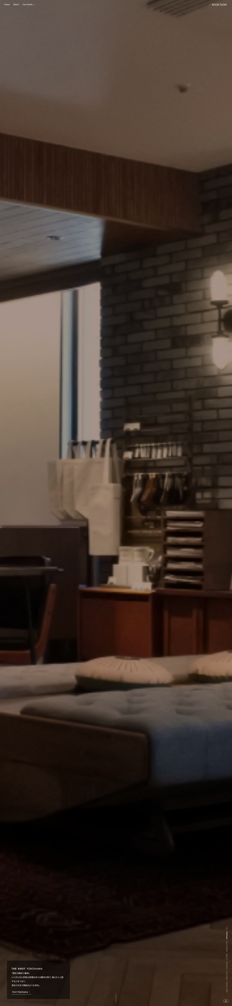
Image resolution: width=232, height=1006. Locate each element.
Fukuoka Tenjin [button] (227, 987)
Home (7, 4)
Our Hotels (28, 4)
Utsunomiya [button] (227, 975)
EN (226, 1001)
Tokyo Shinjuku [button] (227, 946)
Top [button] (227, 928)
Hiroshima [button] (227, 965)
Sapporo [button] (227, 957)
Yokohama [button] (227, 935)
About (16, 4)
